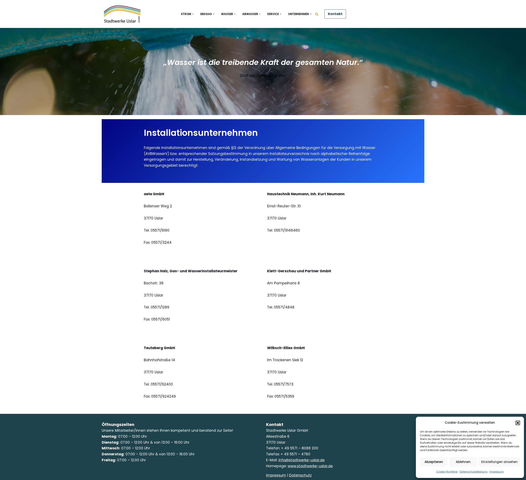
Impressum (496, 471)
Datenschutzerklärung (473, 471)
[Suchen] (316, 14)
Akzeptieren (433, 462)
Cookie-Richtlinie (447, 471)
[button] (518, 423)
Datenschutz (300, 475)
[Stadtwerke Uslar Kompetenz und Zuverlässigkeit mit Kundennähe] (122, 14)
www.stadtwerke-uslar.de (310, 466)
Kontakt (335, 14)
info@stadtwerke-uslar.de (301, 460)
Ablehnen (463, 462)
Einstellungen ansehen (499, 462)
